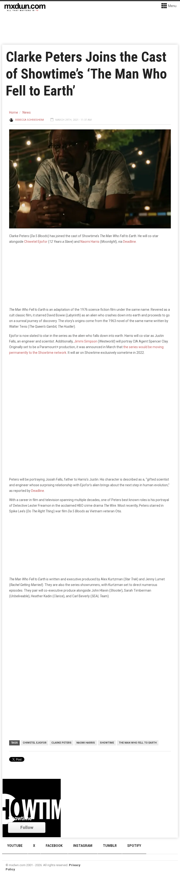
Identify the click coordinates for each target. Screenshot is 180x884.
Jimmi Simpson (85, 341)
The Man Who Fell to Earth (138, 742)
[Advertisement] (90, 639)
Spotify (134, 846)
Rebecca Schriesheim (29, 119)
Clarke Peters (61, 742)
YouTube (14, 846)
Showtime (107, 742)
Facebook (54, 846)
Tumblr (110, 846)
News (26, 112)
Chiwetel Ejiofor (35, 241)
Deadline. (130, 241)
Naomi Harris (89, 241)
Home (13, 112)
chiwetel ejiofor (34, 742)
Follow (26, 827)
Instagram (82, 846)
